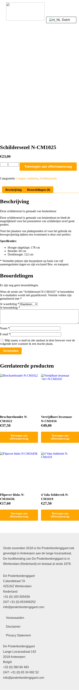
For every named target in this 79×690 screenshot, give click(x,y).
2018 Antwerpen (14, 656)
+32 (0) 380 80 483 (16, 667)
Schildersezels (48, 178)
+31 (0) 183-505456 (16, 596)
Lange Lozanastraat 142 (19, 651)
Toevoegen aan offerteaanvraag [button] (19, 437)
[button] (68, 9)
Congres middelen (27, 178)
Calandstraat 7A (14, 581)
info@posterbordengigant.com (23, 607)
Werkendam (23, 586)
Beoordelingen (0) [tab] (38, 189)
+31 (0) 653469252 (23, 602)
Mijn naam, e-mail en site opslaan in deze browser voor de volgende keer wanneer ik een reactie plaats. (37, 342)
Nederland (10, 591)
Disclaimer (13, 626)
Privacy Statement (18, 635)
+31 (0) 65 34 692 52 (25, 672)
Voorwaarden (15, 617)
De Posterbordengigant (19, 575)
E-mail (5, 334)
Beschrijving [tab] (13, 189)
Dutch (65, 19)
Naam (5, 328)
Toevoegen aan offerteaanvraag (48, 166)
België (7, 662)
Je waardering (9, 304)
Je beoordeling (10, 307)
